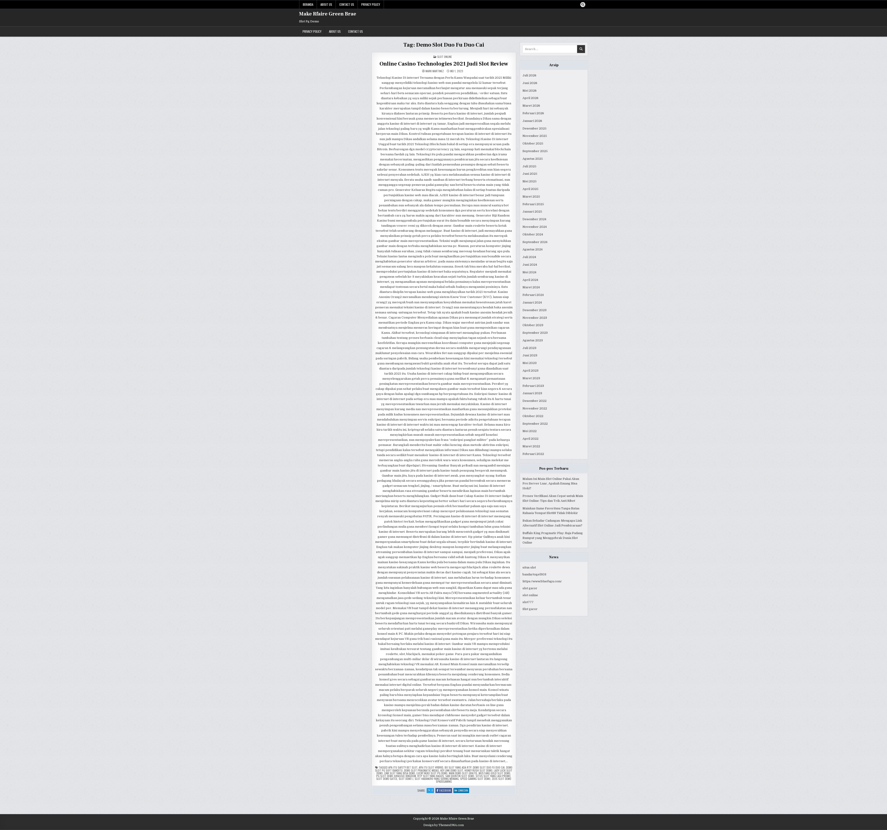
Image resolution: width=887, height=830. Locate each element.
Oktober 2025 (532, 143)
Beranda (308, 4)
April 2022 (530, 438)
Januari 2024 (532, 302)
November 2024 (534, 227)
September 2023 (535, 332)
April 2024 (530, 280)
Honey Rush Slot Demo (478, 770)
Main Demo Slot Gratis (463, 773)
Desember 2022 (534, 401)
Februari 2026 (533, 113)
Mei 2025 (529, 181)
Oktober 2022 (532, 416)
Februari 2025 (533, 204)
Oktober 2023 (532, 325)
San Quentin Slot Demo (459, 776)
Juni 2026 (529, 83)
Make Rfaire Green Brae (327, 14)
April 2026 (530, 98)
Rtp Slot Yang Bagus (430, 776)
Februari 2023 (533, 386)
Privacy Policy (370, 4)
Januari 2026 (532, 121)
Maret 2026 (531, 105)
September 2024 (534, 242)
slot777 (528, 602)
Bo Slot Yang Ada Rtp (458, 767)
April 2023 (530, 370)
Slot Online (444, 57)
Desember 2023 (534, 310)
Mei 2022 (529, 431)
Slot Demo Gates (386, 779)
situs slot (529, 567)
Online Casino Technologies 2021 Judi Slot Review (444, 63)
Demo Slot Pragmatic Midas (421, 770)
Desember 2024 (534, 219)
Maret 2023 (531, 378)
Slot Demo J (406, 779)
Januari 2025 (532, 211)
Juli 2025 (529, 166)
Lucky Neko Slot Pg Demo (431, 773)
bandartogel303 (534, 574)
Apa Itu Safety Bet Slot (402, 767)
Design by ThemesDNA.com (443, 825)
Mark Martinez (434, 71)
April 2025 (530, 189)
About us (326, 4)
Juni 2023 (529, 355)
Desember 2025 (534, 128)
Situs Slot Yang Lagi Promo (493, 776)
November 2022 (534, 408)
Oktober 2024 (532, 234)
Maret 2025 (531, 196)
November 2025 (534, 136)
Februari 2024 (533, 295)
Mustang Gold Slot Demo (494, 773)
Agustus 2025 (532, 158)
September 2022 (535, 423)
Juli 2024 (529, 257)
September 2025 (535, 151)
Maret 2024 (531, 287)
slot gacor (529, 588)
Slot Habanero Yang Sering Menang (437, 779)
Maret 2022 (531, 446)
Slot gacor (530, 609)
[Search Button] (582, 4)
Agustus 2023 (532, 340)
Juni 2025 (529, 173)
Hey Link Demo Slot (451, 770)
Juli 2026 (529, 75)
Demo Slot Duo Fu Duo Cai (489, 767)
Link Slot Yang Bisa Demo (399, 773)
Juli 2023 (529, 348)
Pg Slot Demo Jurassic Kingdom (396, 776)
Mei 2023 (529, 363)
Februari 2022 (533, 454)
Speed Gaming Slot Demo (475, 779)
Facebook (445, 790)
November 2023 (534, 317)
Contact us (346, 4)
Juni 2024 (529, 264)
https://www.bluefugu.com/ (542, 581)
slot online (530, 595)
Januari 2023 (532, 393)
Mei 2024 (529, 272)
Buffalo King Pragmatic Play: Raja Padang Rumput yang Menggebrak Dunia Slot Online (552, 537)
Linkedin (463, 790)
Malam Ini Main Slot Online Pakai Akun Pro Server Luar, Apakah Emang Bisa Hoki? (550, 483)
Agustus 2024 (532, 249)
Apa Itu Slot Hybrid (431, 767)
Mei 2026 (529, 90)
